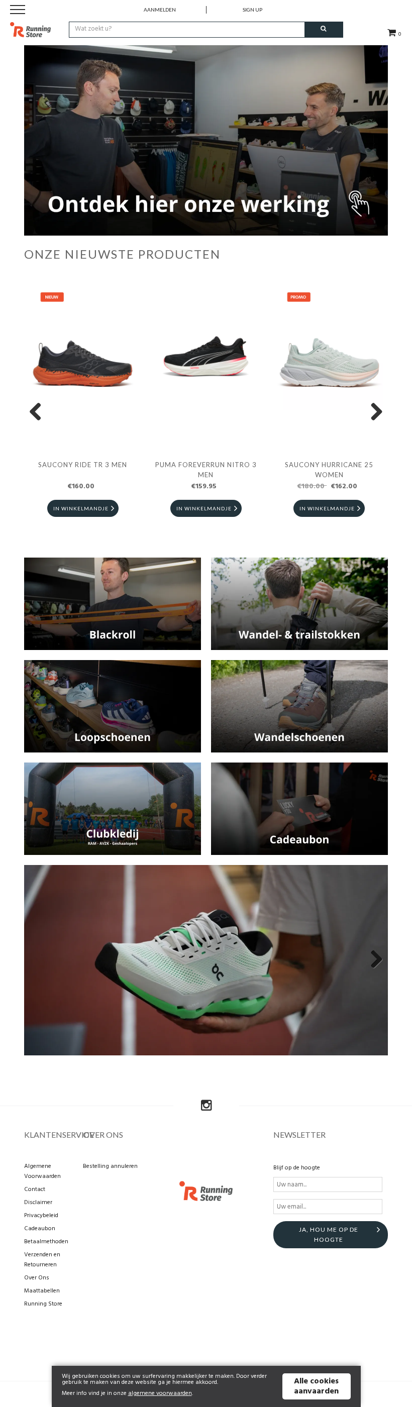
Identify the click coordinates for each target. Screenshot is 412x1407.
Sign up (252, 10)
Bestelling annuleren (110, 1166)
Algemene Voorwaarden (42, 1171)
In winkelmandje (81, 508)
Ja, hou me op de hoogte (328, 1234)
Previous (39, 412)
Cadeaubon (39, 1229)
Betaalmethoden (46, 1242)
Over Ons (36, 1278)
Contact (34, 1189)
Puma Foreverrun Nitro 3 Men (206, 470)
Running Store (43, 1304)
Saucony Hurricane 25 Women (329, 470)
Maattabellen (42, 1291)
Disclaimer (38, 1203)
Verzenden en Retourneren (42, 1260)
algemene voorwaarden (160, 1393)
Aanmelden (160, 10)
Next (373, 412)
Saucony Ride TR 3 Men (82, 465)
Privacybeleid (41, 1216)
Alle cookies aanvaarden (316, 1386)
